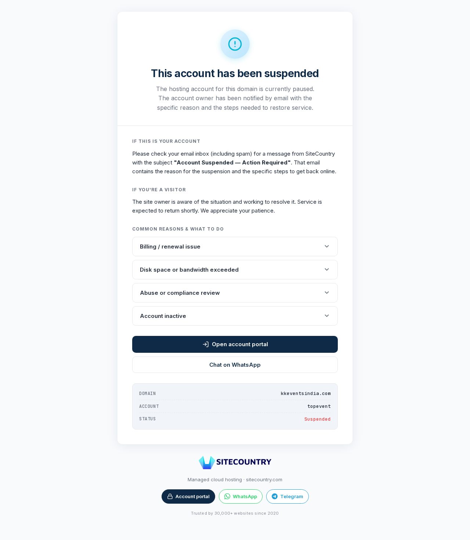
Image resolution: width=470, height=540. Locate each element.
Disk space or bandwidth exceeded (189, 269)
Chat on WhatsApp (235, 364)
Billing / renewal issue (170, 246)
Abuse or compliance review (180, 292)
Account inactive (163, 315)
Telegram (291, 496)
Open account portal (240, 344)
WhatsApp (245, 496)
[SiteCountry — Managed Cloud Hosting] (235, 462)
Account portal (193, 496)
